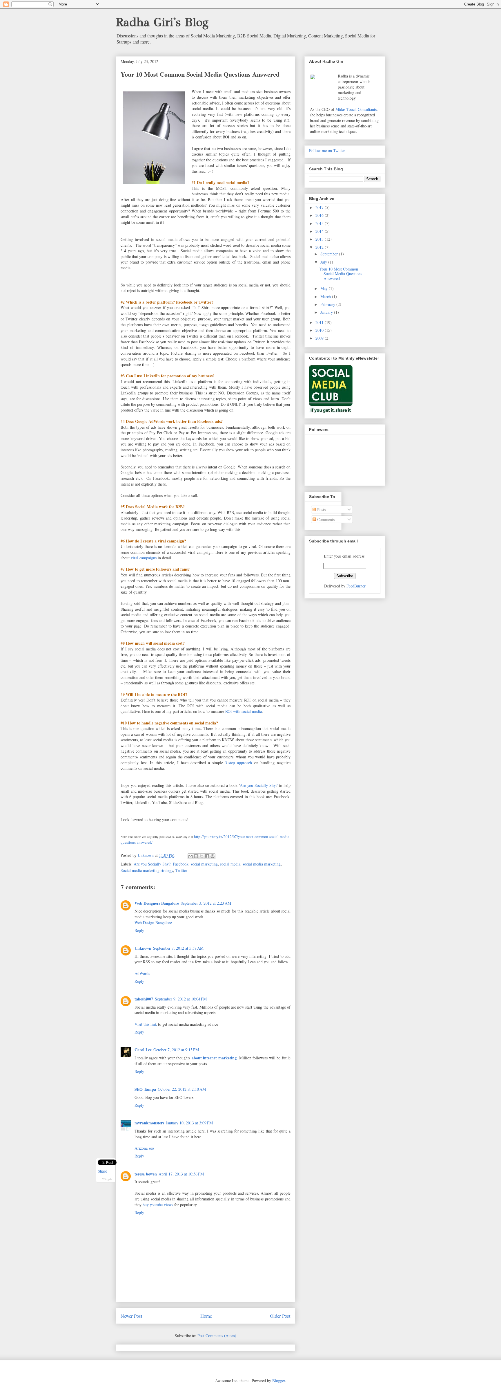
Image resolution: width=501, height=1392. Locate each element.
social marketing (204, 864)
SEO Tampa (145, 1089)
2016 (320, 215)
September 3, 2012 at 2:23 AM (206, 903)
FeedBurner (356, 586)
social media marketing (262, 864)
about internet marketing (214, 1058)
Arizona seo (144, 1148)
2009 (320, 338)
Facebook (180, 864)
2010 (320, 330)
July (324, 262)
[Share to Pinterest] (212, 856)
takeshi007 (144, 999)
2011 (320, 322)
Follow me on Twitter (327, 150)
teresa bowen (146, 1174)
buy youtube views (158, 1204)
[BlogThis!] (196, 856)
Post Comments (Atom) (216, 1335)
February (328, 304)
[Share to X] (201, 856)
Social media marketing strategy (147, 870)
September (329, 254)
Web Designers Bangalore (157, 903)
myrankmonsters (149, 1123)
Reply (139, 930)
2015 (320, 223)
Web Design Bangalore (153, 922)
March (326, 296)
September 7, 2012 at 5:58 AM (178, 948)
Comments (325, 519)
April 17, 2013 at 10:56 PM (181, 1174)
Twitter (181, 870)
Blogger (278, 1380)
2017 (320, 207)
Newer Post (131, 1315)
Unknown (143, 948)
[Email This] (190, 856)
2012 (320, 247)
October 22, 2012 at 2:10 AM (182, 1089)
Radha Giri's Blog (162, 22)
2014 (320, 231)
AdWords (142, 973)
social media (230, 864)
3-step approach (238, 762)
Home (206, 1315)
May (324, 288)
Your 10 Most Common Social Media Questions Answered (340, 274)
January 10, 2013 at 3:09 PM (189, 1123)
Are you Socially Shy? (152, 864)
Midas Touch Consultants (356, 109)
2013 (320, 239)
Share (102, 1171)
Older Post (280, 1315)
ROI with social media (243, 711)
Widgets (107, 1179)
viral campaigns (144, 557)
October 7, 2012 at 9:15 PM (176, 1049)
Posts (321, 509)
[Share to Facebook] (207, 856)
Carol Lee (143, 1050)
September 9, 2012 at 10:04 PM (181, 999)
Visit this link (146, 1024)
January (327, 312)
